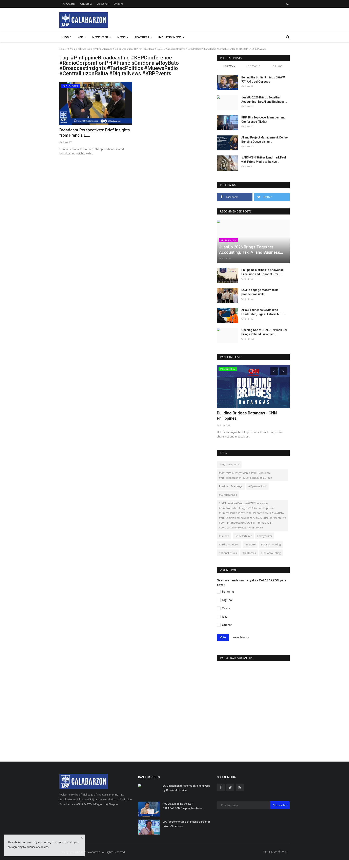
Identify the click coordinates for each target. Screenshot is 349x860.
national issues (228, 553)
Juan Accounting (271, 553)
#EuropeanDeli (228, 495)
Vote (223, 637)
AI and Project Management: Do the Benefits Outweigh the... (264, 139)
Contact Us (86, 3)
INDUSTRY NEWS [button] (170, 37)
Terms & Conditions (275, 851)
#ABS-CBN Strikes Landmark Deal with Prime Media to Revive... (263, 159)
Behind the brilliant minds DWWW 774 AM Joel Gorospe (263, 79)
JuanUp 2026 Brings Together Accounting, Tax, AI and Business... (264, 99)
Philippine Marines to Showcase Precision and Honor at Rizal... (262, 272)
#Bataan (224, 536)
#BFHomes (249, 553)
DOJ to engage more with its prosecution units (260, 292)
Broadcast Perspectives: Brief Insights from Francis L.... (94, 133)
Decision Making (271, 544)
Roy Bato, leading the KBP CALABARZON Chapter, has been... (184, 806)
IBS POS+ (250, 544)
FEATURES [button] (142, 37)
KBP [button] (81, 37)
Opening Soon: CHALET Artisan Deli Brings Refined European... (264, 332)
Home (67, 37)
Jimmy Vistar (264, 536)
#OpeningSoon (257, 486)
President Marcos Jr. (231, 486)
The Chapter (68, 3)
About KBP (103, 3)
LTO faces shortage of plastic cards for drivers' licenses (186, 824)
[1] (287, 4)
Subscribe (280, 805)
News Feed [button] (100, 37)
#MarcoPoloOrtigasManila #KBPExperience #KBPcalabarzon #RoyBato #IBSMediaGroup (245, 475)
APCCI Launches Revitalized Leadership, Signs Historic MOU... (263, 312)
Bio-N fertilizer (243, 536)
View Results (241, 637)
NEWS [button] (121, 37)
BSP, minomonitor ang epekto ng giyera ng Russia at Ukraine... (186, 788)
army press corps (229, 464)
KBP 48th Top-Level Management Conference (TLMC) (263, 119)
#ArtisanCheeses (229, 544)
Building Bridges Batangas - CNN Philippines (247, 416)
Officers (118, 3)
